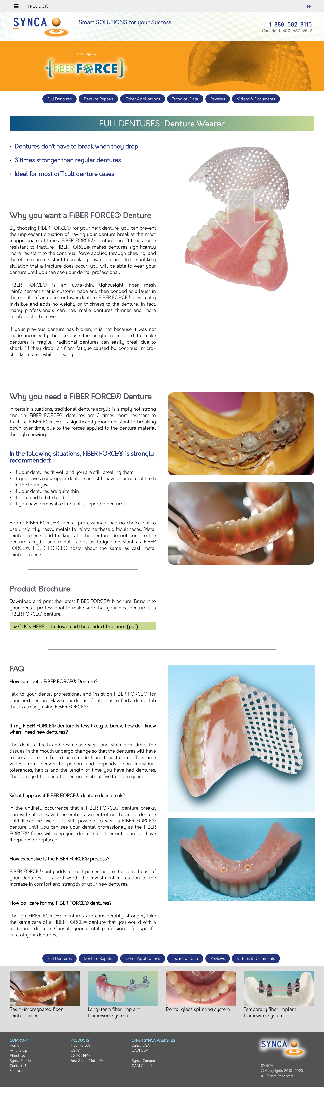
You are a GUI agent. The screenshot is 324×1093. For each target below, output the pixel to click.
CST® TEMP (80, 1055)
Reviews (217, 99)
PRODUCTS (38, 6)
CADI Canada (143, 1066)
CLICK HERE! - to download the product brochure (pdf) (77, 627)
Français (16, 1071)
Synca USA (141, 1045)
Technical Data (185, 99)
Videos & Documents (256, 99)
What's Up (18, 1050)
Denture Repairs (98, 99)
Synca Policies (21, 1061)
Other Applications (142, 99)
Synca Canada (143, 1061)
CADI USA (140, 1050)
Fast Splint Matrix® (87, 1061)
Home (14, 1045)
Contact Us (19, 1066)
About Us (17, 1055)
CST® (75, 1050)
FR (309, 6)
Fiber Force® (81, 1045)
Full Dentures (59, 99)
